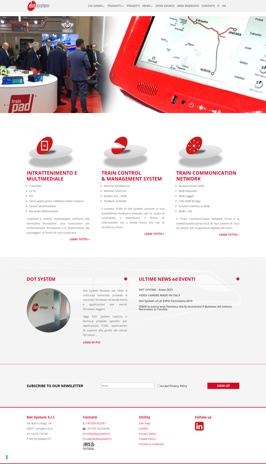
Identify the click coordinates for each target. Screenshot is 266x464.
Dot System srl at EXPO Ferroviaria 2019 (165, 301)
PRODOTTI (114, 6)
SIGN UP (223, 386)
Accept (165, 386)
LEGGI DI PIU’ (92, 342)
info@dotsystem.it (98, 434)
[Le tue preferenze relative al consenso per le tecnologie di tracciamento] (7, 457)
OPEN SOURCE (165, 6)
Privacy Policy (147, 434)
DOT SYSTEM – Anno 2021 (156, 289)
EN (224, 6)
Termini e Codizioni (151, 444)
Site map (144, 423)
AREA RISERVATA (188, 6)
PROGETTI (133, 6)
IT (218, 6)
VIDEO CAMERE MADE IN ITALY (159, 295)
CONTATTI (208, 6)
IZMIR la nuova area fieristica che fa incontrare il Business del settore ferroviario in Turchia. (185, 308)
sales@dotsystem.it (98, 439)
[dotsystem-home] (133, 112)
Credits (143, 428)
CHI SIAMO (95, 6)
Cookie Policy (147, 439)
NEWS (146, 6)
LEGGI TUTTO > (80, 239)
